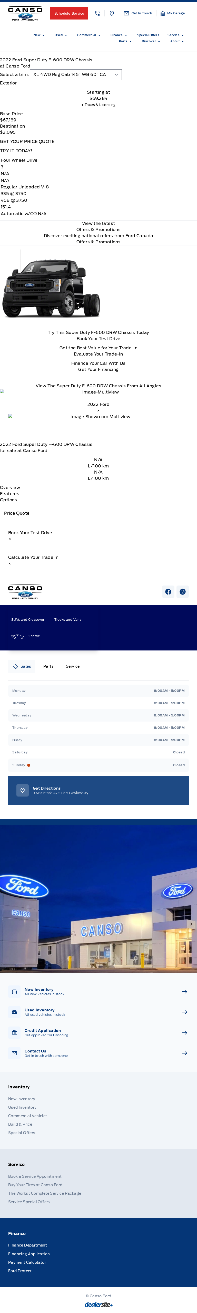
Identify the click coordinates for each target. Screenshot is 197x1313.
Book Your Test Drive (99, 338)
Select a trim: (14, 74)
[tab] (98, 83)
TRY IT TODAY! (16, 150)
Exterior (8, 83)
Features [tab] (9, 493)
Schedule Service (69, 13)
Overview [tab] (10, 487)
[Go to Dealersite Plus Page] (99, 1304)
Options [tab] (8, 499)
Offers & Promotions (98, 241)
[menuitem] (40, 35)
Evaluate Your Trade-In (98, 354)
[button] (97, 13)
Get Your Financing (98, 369)
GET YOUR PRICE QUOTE (27, 141)
